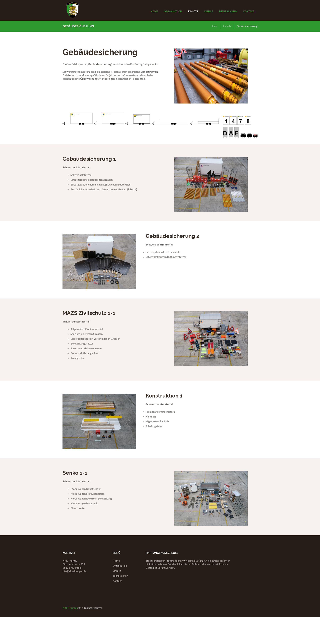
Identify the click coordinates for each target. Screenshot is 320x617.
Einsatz (227, 26)
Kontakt (117, 580)
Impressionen (120, 575)
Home (214, 26)
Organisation (119, 565)
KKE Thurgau (70, 607)
